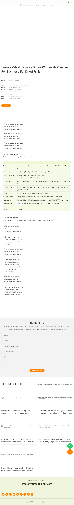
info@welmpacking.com (37, 483)
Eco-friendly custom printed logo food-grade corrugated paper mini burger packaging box (55, 412)
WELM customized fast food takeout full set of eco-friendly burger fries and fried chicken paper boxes (55, 440)
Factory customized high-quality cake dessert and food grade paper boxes (15, 412)
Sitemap (48, 502)
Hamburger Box (67, 384)
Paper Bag (20, 203)
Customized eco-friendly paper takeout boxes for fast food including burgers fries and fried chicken (17, 440)
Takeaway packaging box (45, 384)
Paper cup (57, 384)
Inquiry (6, 105)
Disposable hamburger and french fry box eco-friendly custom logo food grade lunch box (17, 469)
